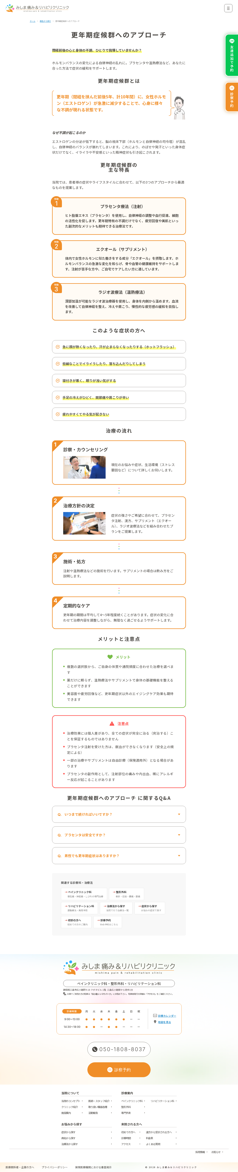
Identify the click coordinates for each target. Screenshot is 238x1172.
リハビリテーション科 (162, 1101)
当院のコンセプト (70, 1101)
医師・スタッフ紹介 (98, 1101)
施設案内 (66, 1113)
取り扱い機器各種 (97, 1107)
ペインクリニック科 (131, 1101)
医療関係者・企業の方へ (20, 1167)
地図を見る (164, 1022)
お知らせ (216, 1152)
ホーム (32, 21)
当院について (70, 1093)
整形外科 (126, 1107)
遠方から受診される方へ (159, 1132)
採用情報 (200, 1152)
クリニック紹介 (69, 1107)
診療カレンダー (167, 1016)
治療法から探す (69, 1144)
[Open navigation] (228, 8)
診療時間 (126, 1138)
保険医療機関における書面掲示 (93, 1167)
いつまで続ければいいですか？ (89, 814)
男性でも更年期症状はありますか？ (92, 855)
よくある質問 (153, 1144)
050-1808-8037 (122, 1049)
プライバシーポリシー (55, 1167)
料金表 (149, 1138)
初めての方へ (128, 1132)
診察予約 (231, 99)
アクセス (125, 1144)
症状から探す (68, 1132)
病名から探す (45, 21)
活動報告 (93, 1113)
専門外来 (126, 1113)
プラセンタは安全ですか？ (85, 834)
